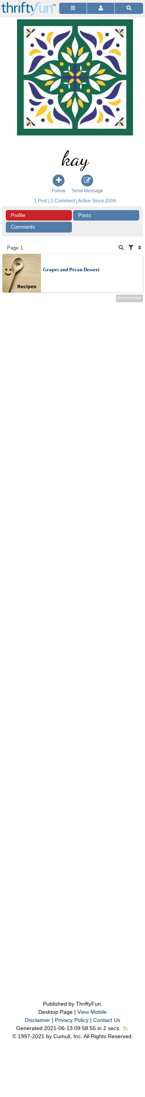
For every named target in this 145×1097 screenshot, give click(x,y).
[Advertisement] (72, 635)
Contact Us (106, 1020)
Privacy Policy (72, 1020)
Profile (18, 215)
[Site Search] (129, 8)
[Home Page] (28, 4)
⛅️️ (125, 1028)
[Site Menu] (73, 8)
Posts (84, 215)
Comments (23, 227)
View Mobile (92, 1012)
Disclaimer (37, 1020)
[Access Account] (100, 8)
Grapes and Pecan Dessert (71, 269)
